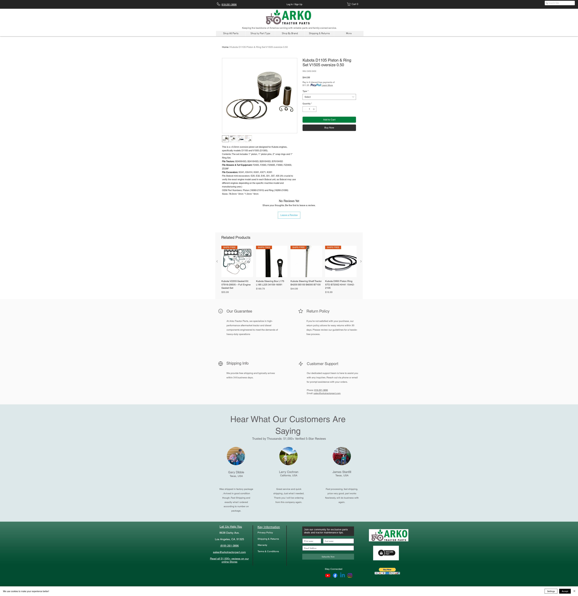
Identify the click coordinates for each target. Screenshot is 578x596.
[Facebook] (335, 575)
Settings (551, 591)
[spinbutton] (309, 109)
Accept (565, 591)
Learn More (327, 85)
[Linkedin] (342, 575)
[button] (387, 571)
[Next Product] (361, 261)
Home (225, 47)
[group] (289, 271)
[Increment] (314, 109)
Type (305, 91)
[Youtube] (328, 575)
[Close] (574, 591)
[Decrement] (305, 109)
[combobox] (329, 97)
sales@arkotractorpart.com (327, 393)
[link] (353, 4)
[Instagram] (350, 575)
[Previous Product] (217, 261)
